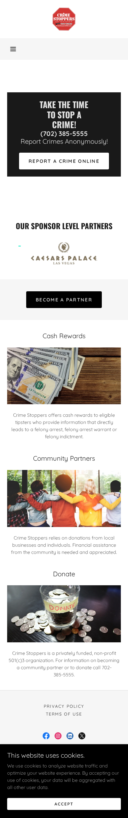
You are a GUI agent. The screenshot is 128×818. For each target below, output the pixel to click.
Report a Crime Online (64, 161)
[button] (13, 49)
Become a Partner (64, 300)
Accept (64, 803)
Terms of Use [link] (64, 714)
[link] (64, 19)
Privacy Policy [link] (64, 706)
